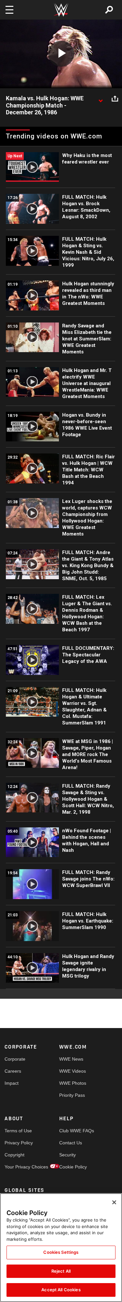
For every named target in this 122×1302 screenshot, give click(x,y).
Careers (13, 1071)
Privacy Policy (18, 1142)
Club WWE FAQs (73, 1130)
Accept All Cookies (60, 1289)
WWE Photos (72, 1083)
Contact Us (70, 1142)
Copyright (14, 1154)
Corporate (15, 1059)
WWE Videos (72, 1071)
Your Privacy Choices (18, 1166)
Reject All (61, 1271)
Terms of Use (18, 1130)
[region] (61, 1247)
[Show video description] (100, 99)
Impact (12, 1083)
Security (67, 1154)
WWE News (71, 1059)
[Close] (114, 1202)
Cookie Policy (73, 1166)
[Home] (61, 10)
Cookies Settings (60, 1252)
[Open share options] (115, 99)
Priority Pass (72, 1095)
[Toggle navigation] (9, 10)
